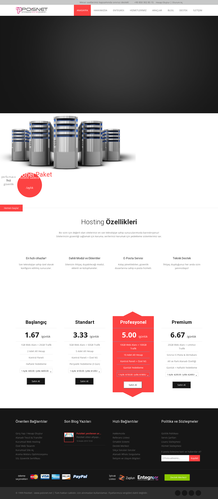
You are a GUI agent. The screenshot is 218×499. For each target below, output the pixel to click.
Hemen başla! (11, 208)
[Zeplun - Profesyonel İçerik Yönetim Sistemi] (126, 480)
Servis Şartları (168, 437)
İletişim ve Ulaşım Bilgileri (126, 458)
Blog (171, 10)
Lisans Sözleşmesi (170, 441)
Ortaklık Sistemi (121, 441)
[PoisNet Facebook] (191, 493)
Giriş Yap (21, 433)
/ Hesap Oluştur (34, 433)
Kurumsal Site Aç (25, 450)
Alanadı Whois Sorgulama (126, 454)
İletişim (197, 10)
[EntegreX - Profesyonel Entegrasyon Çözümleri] (148, 480)
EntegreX (118, 10)
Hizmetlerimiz (138, 10)
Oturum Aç (177, 2)
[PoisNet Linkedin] (177, 493)
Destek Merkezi (121, 445)
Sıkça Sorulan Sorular (124, 450)
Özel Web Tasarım (25, 445)
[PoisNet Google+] (184, 493)
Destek (183, 10)
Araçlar (157, 10)
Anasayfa (82, 10)
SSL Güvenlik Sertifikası (28, 458)
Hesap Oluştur (163, 2)
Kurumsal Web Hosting (28, 441)
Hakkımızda (100, 10)
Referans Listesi (121, 437)
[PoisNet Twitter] (198, 493)
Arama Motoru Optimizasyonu (32, 454)
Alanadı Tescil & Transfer (29, 437)
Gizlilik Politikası (169, 433)
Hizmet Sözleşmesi (171, 445)
